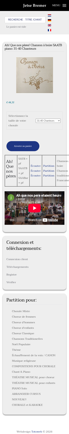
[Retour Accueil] (34, 5)
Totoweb (36, 431)
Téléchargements (17, 267)
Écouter (36, 165)
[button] (59, 5)
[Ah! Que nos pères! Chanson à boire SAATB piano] (34, 75)
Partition (48, 165)
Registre (11, 274)
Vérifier (11, 282)
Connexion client (17, 259)
